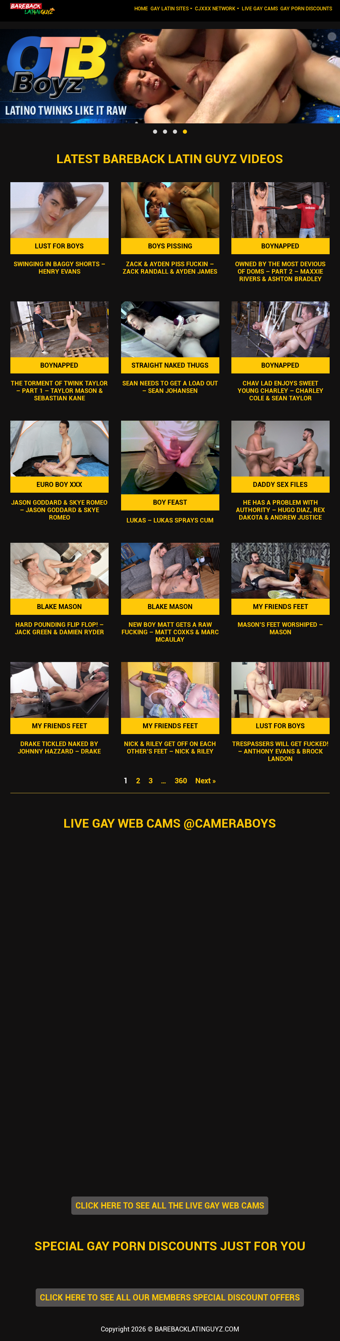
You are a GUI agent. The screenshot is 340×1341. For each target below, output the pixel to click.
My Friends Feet (280, 607)
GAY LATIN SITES (170, 9)
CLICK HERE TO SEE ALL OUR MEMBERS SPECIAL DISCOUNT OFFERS (170, 1297)
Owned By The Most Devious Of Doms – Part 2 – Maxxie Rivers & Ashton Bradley (281, 271)
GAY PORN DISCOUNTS (306, 9)
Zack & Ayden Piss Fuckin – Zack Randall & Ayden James (170, 267)
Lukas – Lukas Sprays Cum (170, 520)
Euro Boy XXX (59, 485)
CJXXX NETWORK (215, 9)
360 (181, 780)
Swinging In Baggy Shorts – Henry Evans (59, 267)
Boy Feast (170, 502)
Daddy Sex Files (280, 485)
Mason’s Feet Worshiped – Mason (280, 628)
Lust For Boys (59, 246)
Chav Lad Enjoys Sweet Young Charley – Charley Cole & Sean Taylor (280, 391)
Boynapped (281, 246)
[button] (155, 132)
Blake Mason (59, 607)
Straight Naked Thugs (170, 365)
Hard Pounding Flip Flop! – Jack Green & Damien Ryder (59, 628)
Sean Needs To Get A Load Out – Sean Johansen (170, 387)
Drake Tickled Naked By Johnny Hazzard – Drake (59, 747)
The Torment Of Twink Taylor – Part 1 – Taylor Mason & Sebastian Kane (59, 391)
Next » (205, 780)
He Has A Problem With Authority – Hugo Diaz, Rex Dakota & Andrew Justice (280, 510)
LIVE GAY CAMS (260, 9)
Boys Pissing (170, 246)
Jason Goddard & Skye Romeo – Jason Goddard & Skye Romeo (59, 510)
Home (141, 8)
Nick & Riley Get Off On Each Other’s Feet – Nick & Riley (170, 747)
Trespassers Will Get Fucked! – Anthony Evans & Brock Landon (281, 751)
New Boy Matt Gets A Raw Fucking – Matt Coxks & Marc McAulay (170, 632)
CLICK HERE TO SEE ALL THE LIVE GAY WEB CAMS (169, 1206)
